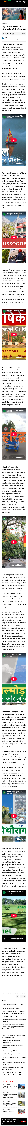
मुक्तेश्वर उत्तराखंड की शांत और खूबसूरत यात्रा (12, 1045)
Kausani (5, 1032)
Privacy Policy (5, 1121)
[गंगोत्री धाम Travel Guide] (21, 1111)
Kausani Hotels (7, 1008)
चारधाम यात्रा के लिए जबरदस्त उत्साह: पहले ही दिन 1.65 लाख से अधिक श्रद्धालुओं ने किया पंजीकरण (10, 1096)
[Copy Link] (10, 33)
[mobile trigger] (3, 1)
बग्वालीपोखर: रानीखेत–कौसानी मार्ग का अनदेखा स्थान (14, 1019)
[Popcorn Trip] (7, 1)
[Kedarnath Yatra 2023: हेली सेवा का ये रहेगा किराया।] (21, 1086)
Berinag (5, 1051)
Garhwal (8, 1101)
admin (6, 37)
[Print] (13, 33)
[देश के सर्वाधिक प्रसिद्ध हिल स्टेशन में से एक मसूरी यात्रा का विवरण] (21, 1103)
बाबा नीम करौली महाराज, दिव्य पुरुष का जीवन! (12, 1057)
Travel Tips (9, 1084)
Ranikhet (5, 1016)
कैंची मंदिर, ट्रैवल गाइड (7, 1054)
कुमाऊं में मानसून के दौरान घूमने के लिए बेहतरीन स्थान (14, 1062)
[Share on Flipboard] (8, 33)
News (8, 1092)
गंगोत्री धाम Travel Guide (8, 1111)
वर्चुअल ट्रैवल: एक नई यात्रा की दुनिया (11, 1040)
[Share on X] (5, 33)
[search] (17, 1)
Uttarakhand (4, 23)
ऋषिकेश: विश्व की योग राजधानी (9, 1005)
